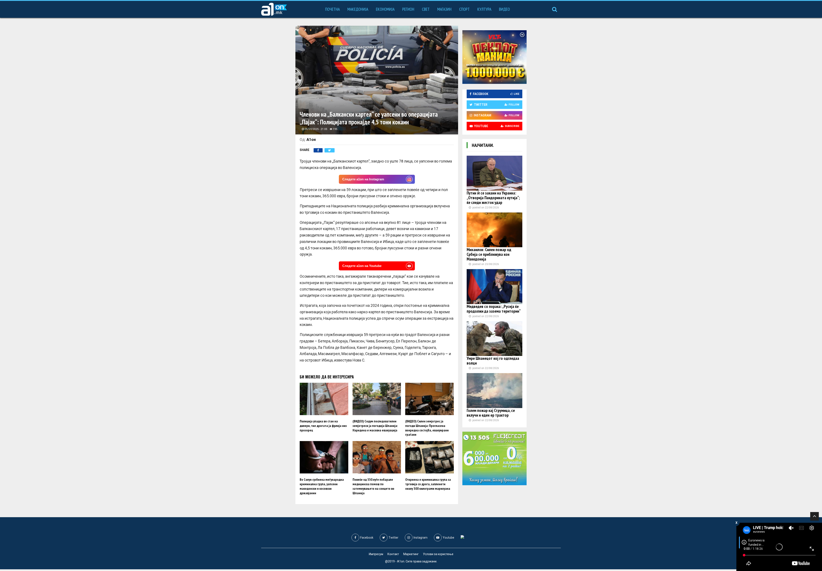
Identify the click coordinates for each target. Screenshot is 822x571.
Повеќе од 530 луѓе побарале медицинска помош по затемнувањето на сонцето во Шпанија (373, 486)
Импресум (376, 554)
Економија (385, 9)
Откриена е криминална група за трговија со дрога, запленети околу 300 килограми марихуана (428, 484)
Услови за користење (438, 554)
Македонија (357, 9)
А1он (311, 139)
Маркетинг (411, 554)
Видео (504, 9)
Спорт (464, 9)
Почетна (332, 9)
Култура (484, 9)
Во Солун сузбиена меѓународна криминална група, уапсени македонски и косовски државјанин (322, 486)
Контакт (393, 554)
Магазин (444, 9)
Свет (426, 9)
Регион (408, 9)
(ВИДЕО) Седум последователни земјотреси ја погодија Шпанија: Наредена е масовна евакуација (375, 425)
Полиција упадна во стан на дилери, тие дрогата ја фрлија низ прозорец (323, 425)
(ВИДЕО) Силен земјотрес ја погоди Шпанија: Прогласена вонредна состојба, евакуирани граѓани (427, 428)
